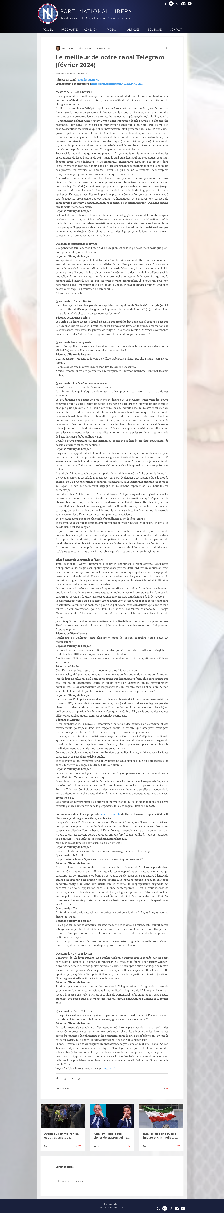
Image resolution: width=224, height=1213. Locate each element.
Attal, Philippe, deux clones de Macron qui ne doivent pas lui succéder (110, 1135)
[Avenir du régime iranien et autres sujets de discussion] (63, 1116)
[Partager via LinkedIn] (72, 1078)
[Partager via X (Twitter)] (64, 1078)
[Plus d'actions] (166, 48)
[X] (165, 3)
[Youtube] (189, 3)
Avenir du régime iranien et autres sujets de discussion (61, 1135)
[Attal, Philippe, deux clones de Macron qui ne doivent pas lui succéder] (112, 1116)
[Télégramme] (171, 3)
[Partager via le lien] (79, 1078)
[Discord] (183, 3)
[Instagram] (177, 3)
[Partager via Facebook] (57, 1078)
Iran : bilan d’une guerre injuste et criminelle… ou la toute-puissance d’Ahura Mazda (160, 1135)
